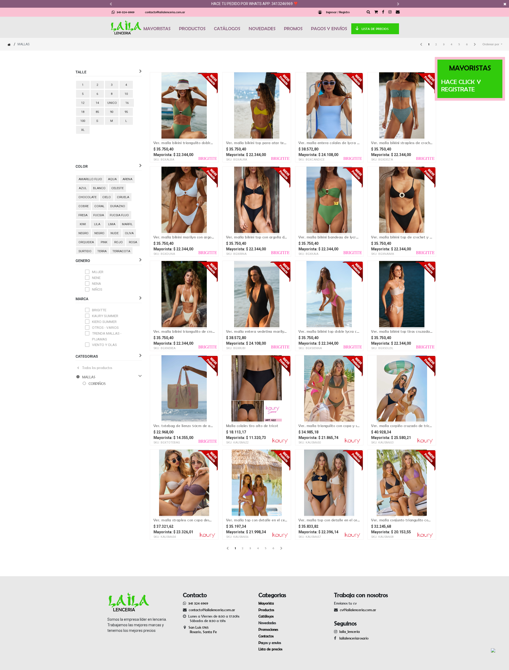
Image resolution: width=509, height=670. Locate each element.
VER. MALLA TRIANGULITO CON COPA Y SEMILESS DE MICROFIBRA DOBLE (329, 426)
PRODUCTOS (192, 28)
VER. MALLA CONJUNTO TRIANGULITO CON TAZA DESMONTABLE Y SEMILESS (401, 520)
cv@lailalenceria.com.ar (358, 610)
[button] (492, 44)
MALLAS (88, 377)
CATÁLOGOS (227, 28)
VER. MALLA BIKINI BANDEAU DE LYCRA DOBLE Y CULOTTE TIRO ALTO (329, 237)
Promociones (268, 629)
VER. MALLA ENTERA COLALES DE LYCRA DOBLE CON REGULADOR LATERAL (329, 143)
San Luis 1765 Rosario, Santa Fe (200, 629)
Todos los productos (97, 368)
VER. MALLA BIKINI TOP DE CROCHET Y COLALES (401, 237)
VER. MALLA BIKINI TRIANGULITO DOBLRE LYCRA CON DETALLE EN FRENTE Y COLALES (184, 143)
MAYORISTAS (156, 28)
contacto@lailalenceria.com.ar (165, 12)
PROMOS (293, 28)
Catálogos (266, 616)
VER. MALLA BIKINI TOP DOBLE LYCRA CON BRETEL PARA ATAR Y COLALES (329, 331)
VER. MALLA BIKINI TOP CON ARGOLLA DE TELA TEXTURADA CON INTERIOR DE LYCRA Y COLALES (256, 237)
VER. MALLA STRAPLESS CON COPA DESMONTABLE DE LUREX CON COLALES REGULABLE (184, 520)
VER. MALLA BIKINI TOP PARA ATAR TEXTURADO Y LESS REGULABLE (256, 143)
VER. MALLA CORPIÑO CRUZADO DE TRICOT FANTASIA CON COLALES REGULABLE (401, 426)
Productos (266, 610)
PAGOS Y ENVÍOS (329, 28)
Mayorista (266, 603)
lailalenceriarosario (352, 638)
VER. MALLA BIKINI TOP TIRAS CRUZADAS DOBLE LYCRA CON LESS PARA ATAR (401, 331)
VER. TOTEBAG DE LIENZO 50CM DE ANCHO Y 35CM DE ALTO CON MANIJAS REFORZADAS (184, 426)
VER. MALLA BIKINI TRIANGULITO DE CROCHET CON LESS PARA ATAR (184, 331)
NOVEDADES (262, 28)
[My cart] (376, 12)
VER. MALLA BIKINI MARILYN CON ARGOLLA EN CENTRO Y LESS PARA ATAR (184, 237)
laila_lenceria (349, 631)
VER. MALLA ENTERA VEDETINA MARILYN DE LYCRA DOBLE (256, 331)
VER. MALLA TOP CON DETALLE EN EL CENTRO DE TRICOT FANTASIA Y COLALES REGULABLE (329, 520)
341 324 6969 (198, 603)
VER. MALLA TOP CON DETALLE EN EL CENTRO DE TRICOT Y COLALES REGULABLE (256, 520)
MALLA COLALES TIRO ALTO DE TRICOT (252, 426)
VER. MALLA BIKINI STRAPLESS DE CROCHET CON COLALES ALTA (401, 143)
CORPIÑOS (97, 383)
